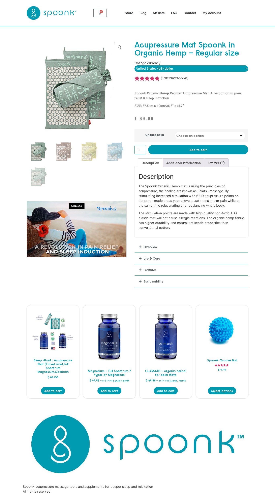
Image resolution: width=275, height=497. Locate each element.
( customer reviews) (174, 78)
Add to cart (198, 150)
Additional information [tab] (183, 163)
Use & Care (152, 258)
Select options (222, 391)
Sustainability (153, 281)
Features (150, 270)
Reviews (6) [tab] (216, 163)
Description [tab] (150, 163)
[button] (119, 47)
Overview (150, 247)
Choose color (154, 134)
